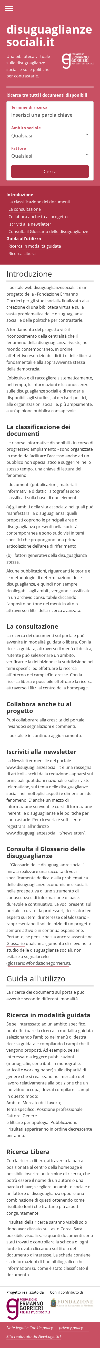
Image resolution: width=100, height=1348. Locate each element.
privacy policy (71, 1328)
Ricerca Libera (22, 253)
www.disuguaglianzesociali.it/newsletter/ (45, 833)
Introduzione (19, 194)
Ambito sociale (26, 127)
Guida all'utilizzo (23, 239)
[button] (49, 136)
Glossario (15, 943)
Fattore (18, 148)
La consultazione (24, 209)
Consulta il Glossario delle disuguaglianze (48, 231)
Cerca (50, 171)
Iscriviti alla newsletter (29, 224)
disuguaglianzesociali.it (56, 287)
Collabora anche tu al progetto (38, 216)
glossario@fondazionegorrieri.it (38, 963)
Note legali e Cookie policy (29, 1328)
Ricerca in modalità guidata (34, 246)
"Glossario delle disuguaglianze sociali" (46, 865)
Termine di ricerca (29, 107)
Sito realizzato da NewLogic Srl (33, 1336)
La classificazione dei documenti (39, 202)
